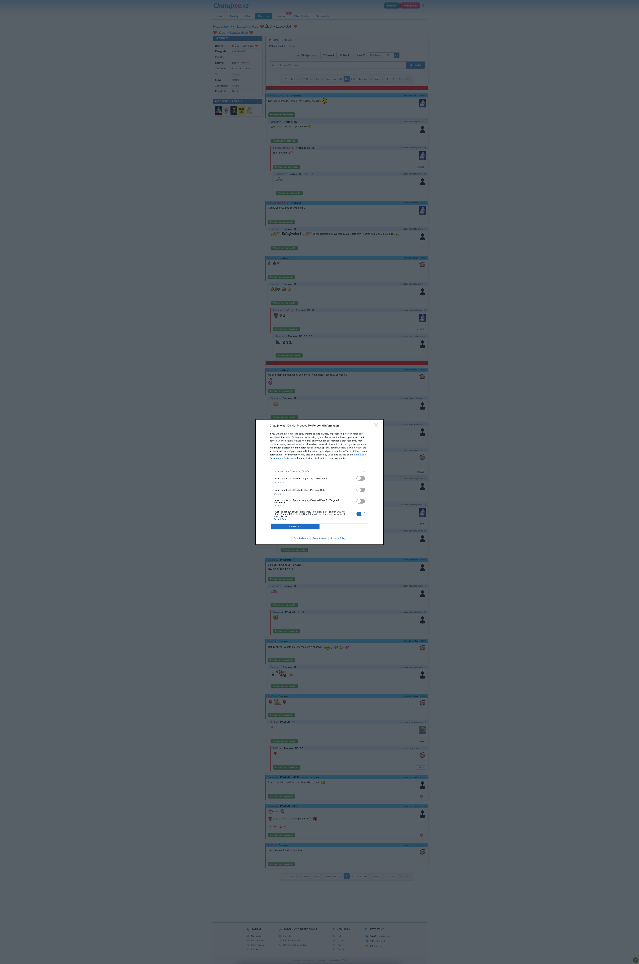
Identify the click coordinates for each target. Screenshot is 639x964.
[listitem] (319, 471)
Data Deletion (301, 538)
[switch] (360, 478)
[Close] (377, 426)
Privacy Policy (338, 538)
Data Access (319, 538)
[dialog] (319, 482)
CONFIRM (295, 526)
